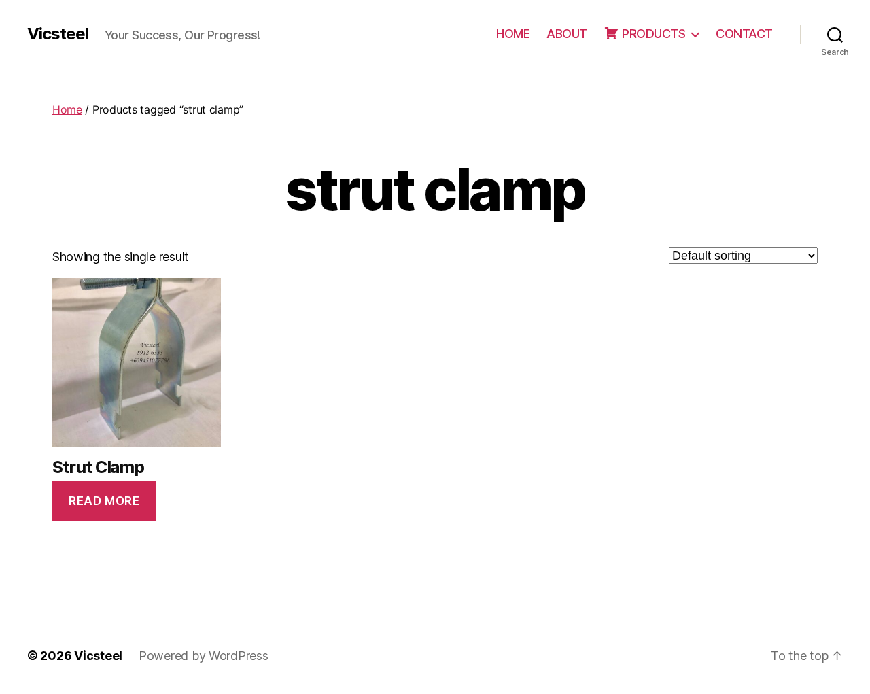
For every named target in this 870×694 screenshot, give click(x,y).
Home (67, 109)
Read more (104, 501)
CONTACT (744, 34)
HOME (512, 34)
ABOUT (566, 34)
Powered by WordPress (203, 655)
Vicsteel (57, 34)
